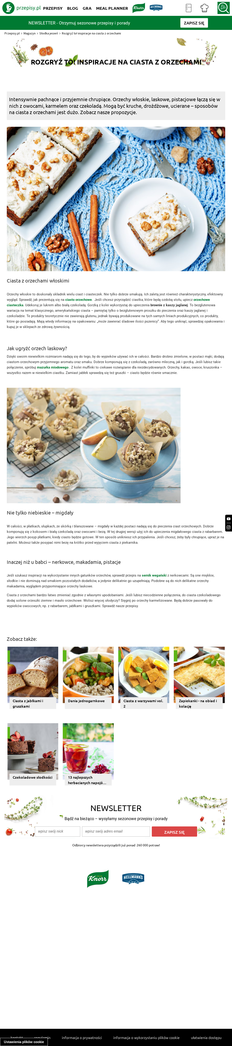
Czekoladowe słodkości (32, 777)
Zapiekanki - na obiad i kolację (198, 703)
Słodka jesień (48, 33)
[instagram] (228, 527)
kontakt (17, 1037)
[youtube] (228, 519)
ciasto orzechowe (78, 300)
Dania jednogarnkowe (86, 700)
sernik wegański (154, 575)
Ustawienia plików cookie (24, 1042)
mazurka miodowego (52, 367)
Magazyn (30, 33)
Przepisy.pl (12, 33)
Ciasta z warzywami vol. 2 (143, 703)
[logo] (21, 8)
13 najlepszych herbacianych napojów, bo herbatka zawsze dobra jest (87, 780)
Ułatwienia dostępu (206, 1037)
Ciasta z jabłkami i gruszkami (28, 703)
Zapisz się (174, 832)
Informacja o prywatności (82, 1037)
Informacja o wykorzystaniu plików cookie (146, 1037)
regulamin (42, 1037)
